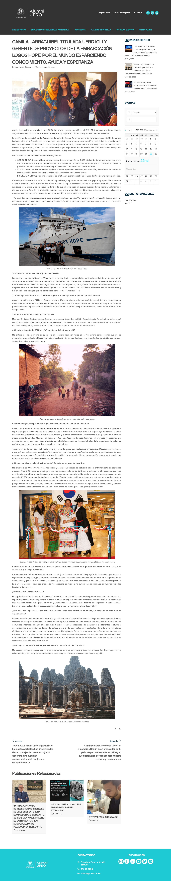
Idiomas (128, 203)
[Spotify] (150, 861)
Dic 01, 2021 (57, 814)
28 (146, 176)
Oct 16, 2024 (20, 830)
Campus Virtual (104, 13)
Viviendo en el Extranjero (46, 67)
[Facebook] (148, 13)
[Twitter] (145, 861)
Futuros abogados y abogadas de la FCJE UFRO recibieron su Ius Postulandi (145, 86)
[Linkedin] (157, 13)
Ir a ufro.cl (138, 13)
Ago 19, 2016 (19, 67)
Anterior (18, 741)
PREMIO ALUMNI (145, 30)
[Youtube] (139, 861)
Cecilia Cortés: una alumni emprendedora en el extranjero (66, 807)
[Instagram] (152, 13)
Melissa (30, 67)
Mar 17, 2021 (95, 820)
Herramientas (130, 200)
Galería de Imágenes (122, 13)
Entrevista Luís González (103, 817)
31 (127, 181)
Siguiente (114, 741)
